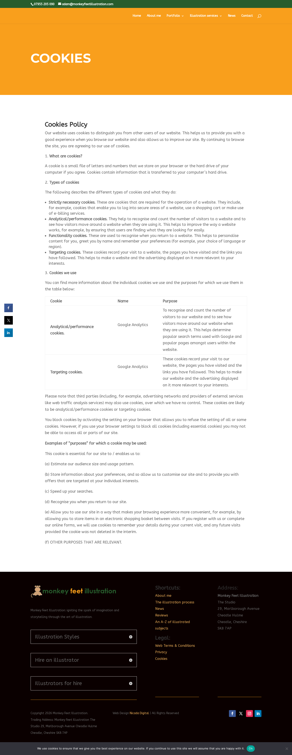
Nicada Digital (139, 713)
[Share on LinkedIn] (8, 336)
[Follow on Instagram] (249, 713)
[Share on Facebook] (8, 311)
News (232, 16)
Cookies (161, 659)
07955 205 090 (44, 4)
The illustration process (174, 602)
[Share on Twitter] (8, 323)
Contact (247, 16)
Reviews (161, 615)
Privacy (161, 652)
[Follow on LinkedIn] (258, 713)
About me (154, 16)
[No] (287, 748)
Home (137, 16)
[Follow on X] (240, 713)
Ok (251, 748)
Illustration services (204, 16)
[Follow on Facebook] (232, 713)
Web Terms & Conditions (175, 646)
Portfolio (173, 16)
